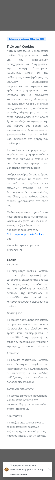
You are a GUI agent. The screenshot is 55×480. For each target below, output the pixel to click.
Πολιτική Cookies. (18, 474)
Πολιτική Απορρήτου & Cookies (25, 234)
